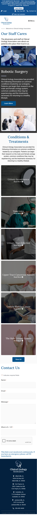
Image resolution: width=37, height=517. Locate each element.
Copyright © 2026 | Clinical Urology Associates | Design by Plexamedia (18, 513)
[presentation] (16, 441)
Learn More (18, 8)
